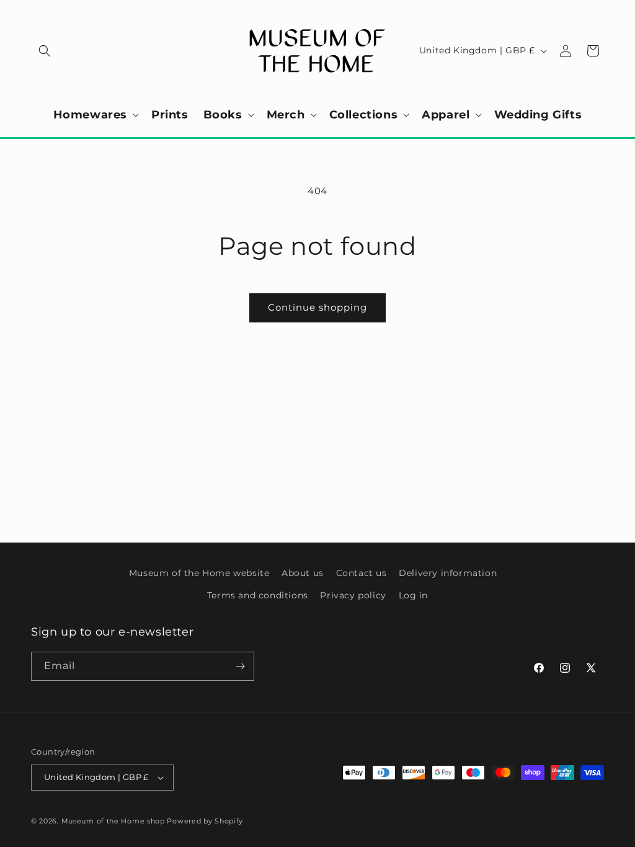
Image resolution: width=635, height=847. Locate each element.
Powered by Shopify (205, 821)
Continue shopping (317, 307)
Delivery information (448, 573)
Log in (414, 595)
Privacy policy (353, 595)
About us (303, 573)
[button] (44, 50)
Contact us (361, 573)
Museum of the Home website (199, 573)
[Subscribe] (240, 666)
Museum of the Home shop (113, 821)
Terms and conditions (257, 595)
